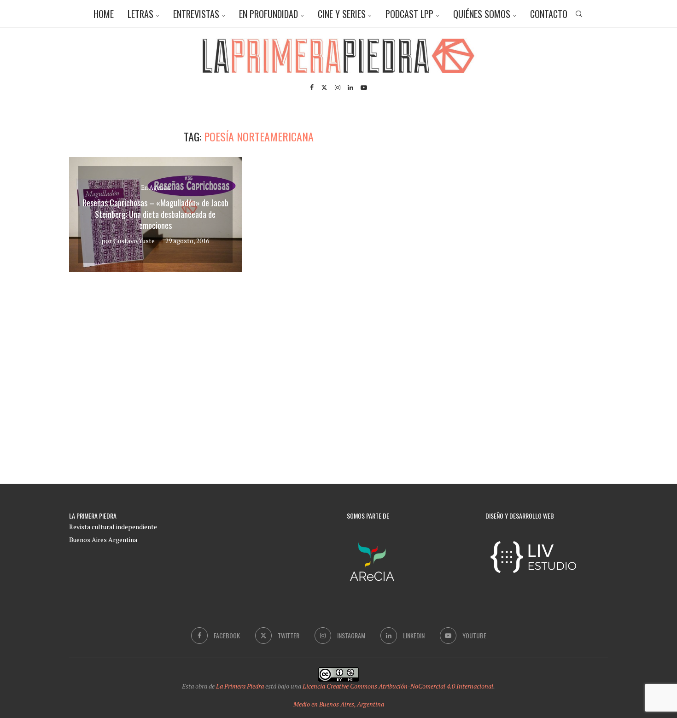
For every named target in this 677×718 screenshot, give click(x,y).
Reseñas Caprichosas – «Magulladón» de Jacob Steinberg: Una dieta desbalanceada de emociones (155, 214)
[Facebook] (312, 87)
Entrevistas (196, 14)
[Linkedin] (350, 87)
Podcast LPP (409, 14)
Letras (140, 14)
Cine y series (342, 14)
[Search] (579, 13)
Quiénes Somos (481, 14)
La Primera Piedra (240, 686)
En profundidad (268, 14)
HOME (103, 14)
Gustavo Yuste (134, 240)
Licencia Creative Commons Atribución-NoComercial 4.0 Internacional (398, 686)
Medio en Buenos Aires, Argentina (338, 704)
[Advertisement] (529, 194)
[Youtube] (364, 87)
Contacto (548, 14)
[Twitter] (324, 87)
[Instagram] (337, 87)
